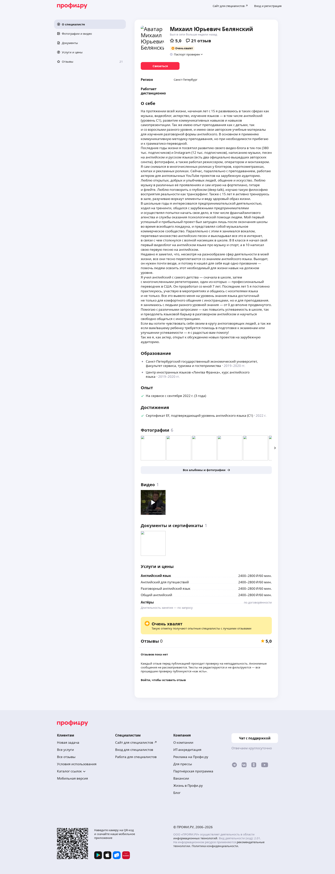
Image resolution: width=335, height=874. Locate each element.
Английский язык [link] (156, 575)
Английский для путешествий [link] (165, 582)
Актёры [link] (147, 602)
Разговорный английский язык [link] (165, 588)
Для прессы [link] (182, 764)
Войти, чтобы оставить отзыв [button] (163, 680)
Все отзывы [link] (66, 757)
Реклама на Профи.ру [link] (190, 757)
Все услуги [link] (65, 749)
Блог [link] (176, 792)
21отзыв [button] (201, 40)
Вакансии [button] (181, 778)
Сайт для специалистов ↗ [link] (136, 742)
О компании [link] (183, 742)
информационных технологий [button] (195, 838)
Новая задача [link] (68, 742)
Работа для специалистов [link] (136, 757)
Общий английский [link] (156, 595)
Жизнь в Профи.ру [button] (188, 785)
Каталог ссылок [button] (69, 771)
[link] (160, 66)
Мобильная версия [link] (72, 778)
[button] (90, 24)
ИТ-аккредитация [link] (187, 749)
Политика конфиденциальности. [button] (215, 846)
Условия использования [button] (77, 764)
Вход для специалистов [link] (134, 749)
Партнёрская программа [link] (193, 771)
